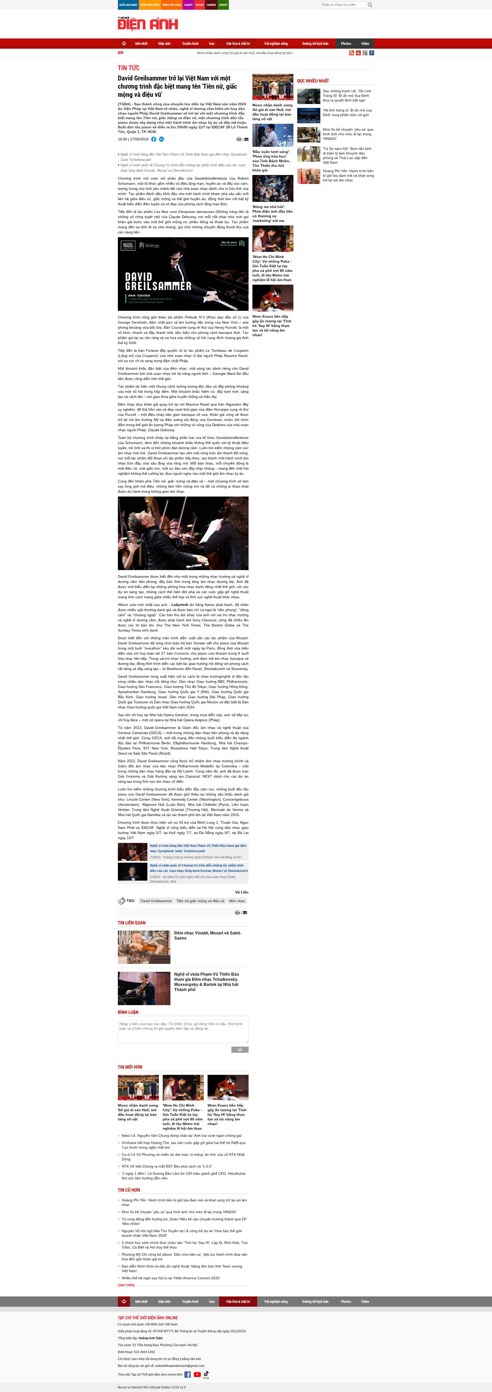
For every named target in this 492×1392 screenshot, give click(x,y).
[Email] (246, 139)
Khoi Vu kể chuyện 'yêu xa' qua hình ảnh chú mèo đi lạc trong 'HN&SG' (179, 1212)
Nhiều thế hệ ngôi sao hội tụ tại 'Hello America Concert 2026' (171, 1278)
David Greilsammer (156, 901)
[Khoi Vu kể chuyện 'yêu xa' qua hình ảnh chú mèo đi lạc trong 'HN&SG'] (308, 134)
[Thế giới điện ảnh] (148, 24)
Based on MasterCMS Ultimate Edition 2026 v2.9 (152, 1387)
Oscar (199, 5)
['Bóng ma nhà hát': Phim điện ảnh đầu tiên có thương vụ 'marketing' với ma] (272, 188)
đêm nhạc (237, 901)
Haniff (188, 5)
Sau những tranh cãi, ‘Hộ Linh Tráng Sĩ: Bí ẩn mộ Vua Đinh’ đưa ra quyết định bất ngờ (347, 95)
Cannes (211, 5)
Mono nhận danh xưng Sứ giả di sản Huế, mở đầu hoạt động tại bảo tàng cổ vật (242, 53)
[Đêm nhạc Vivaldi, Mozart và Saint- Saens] (144, 947)
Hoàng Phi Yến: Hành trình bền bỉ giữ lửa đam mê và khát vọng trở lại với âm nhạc (348, 175)
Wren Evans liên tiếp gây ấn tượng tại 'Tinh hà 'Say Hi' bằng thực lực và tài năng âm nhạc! (227, 1114)
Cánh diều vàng (150, 5)
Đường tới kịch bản (315, 43)
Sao (211, 43)
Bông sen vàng (172, 5)
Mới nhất (141, 43)
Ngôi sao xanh (128, 5)
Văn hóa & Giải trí (238, 43)
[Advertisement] (281, 23)
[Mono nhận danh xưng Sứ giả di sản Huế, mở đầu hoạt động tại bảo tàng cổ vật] (138, 1087)
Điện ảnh (164, 43)
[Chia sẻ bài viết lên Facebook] (153, 139)
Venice (223, 5)
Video (365, 43)
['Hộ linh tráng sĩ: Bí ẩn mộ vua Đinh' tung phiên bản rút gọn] (308, 115)
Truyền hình (190, 43)
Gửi (240, 1050)
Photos (346, 43)
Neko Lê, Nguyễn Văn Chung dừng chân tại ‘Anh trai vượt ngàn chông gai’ (182, 1135)
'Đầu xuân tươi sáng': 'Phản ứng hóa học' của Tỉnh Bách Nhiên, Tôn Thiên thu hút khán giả (271, 161)
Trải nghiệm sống (276, 43)
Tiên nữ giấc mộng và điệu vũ (200, 901)
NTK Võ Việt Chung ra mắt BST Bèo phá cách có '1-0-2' (167, 1166)
